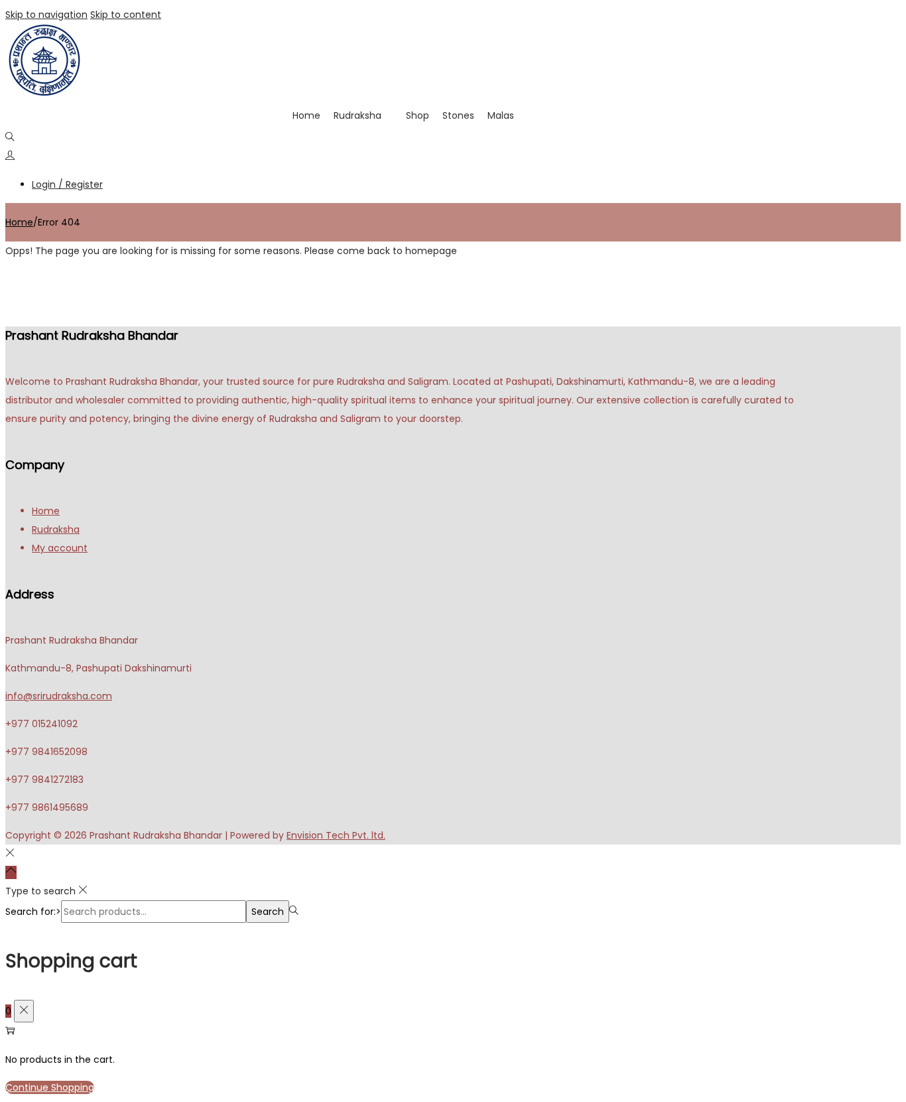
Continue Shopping (49, 1087)
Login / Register (67, 184)
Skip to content (125, 14)
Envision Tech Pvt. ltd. (336, 835)
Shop (417, 115)
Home (306, 115)
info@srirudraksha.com (58, 696)
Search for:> (33, 911)
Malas (500, 115)
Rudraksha (357, 115)
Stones (458, 115)
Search (267, 911)
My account (60, 548)
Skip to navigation (46, 14)
